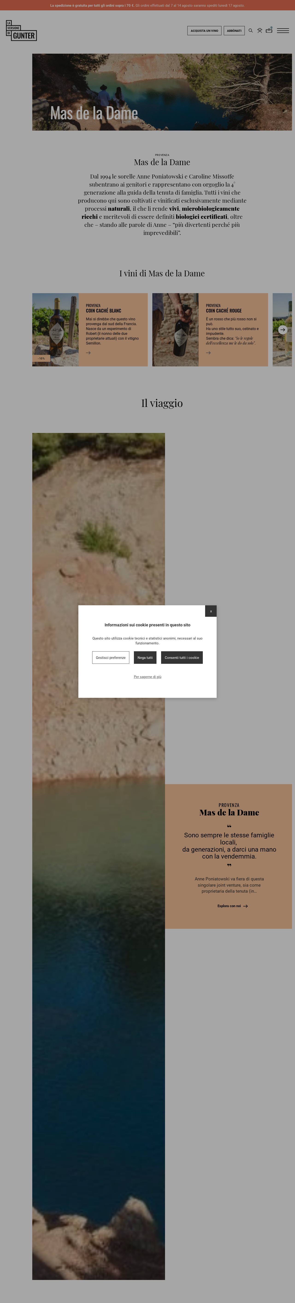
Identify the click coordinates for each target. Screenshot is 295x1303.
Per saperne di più (147, 676)
